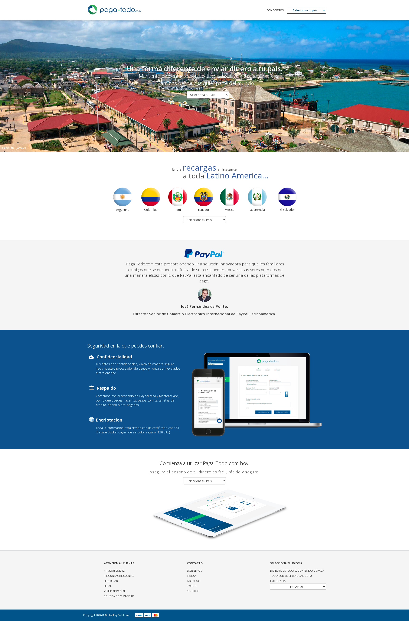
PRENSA (191, 576)
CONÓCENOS (275, 10)
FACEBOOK (193, 581)
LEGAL (107, 586)
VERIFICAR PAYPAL (114, 591)
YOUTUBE (193, 591)
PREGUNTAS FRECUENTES (119, 576)
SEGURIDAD (111, 581)
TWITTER (192, 586)
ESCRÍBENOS (194, 571)
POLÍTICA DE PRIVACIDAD (119, 596)
